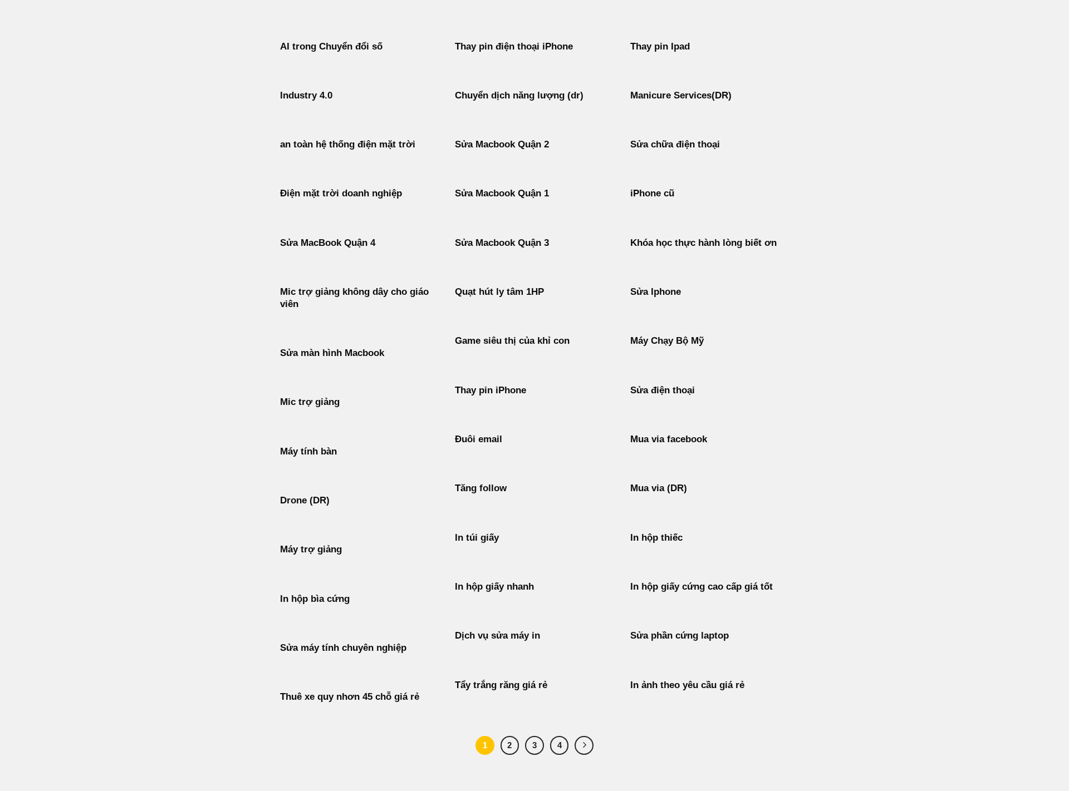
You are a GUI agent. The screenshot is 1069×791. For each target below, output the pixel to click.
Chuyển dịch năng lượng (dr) (519, 95)
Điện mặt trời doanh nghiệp (341, 193)
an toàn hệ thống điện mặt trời (347, 144)
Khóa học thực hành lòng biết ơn (703, 243)
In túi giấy (477, 537)
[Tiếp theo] (584, 745)
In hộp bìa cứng (315, 599)
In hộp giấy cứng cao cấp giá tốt (701, 586)
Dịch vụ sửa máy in (497, 635)
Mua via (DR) (658, 488)
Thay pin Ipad (660, 46)
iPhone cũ (652, 193)
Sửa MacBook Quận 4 (327, 243)
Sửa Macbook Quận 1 (502, 193)
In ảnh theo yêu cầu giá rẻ (687, 685)
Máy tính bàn (308, 451)
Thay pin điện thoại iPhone (514, 46)
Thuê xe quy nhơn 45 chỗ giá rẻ (349, 696)
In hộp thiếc (656, 537)
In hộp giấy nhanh (494, 586)
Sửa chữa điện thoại (675, 144)
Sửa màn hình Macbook (332, 353)
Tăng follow (481, 488)
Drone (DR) (305, 500)
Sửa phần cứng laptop (679, 635)
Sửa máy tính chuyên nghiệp (343, 647)
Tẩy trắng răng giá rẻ (501, 685)
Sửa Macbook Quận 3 (502, 243)
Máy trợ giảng (311, 549)
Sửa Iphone (655, 291)
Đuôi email (478, 439)
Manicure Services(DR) (681, 95)
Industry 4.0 (306, 95)
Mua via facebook (668, 439)
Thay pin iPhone (490, 390)
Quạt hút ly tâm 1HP (499, 291)
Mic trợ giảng (310, 402)
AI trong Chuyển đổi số (331, 46)
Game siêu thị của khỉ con (512, 340)
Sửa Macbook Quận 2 (502, 144)
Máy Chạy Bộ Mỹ (667, 340)
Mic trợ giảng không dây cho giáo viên (354, 297)
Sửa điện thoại (662, 390)
